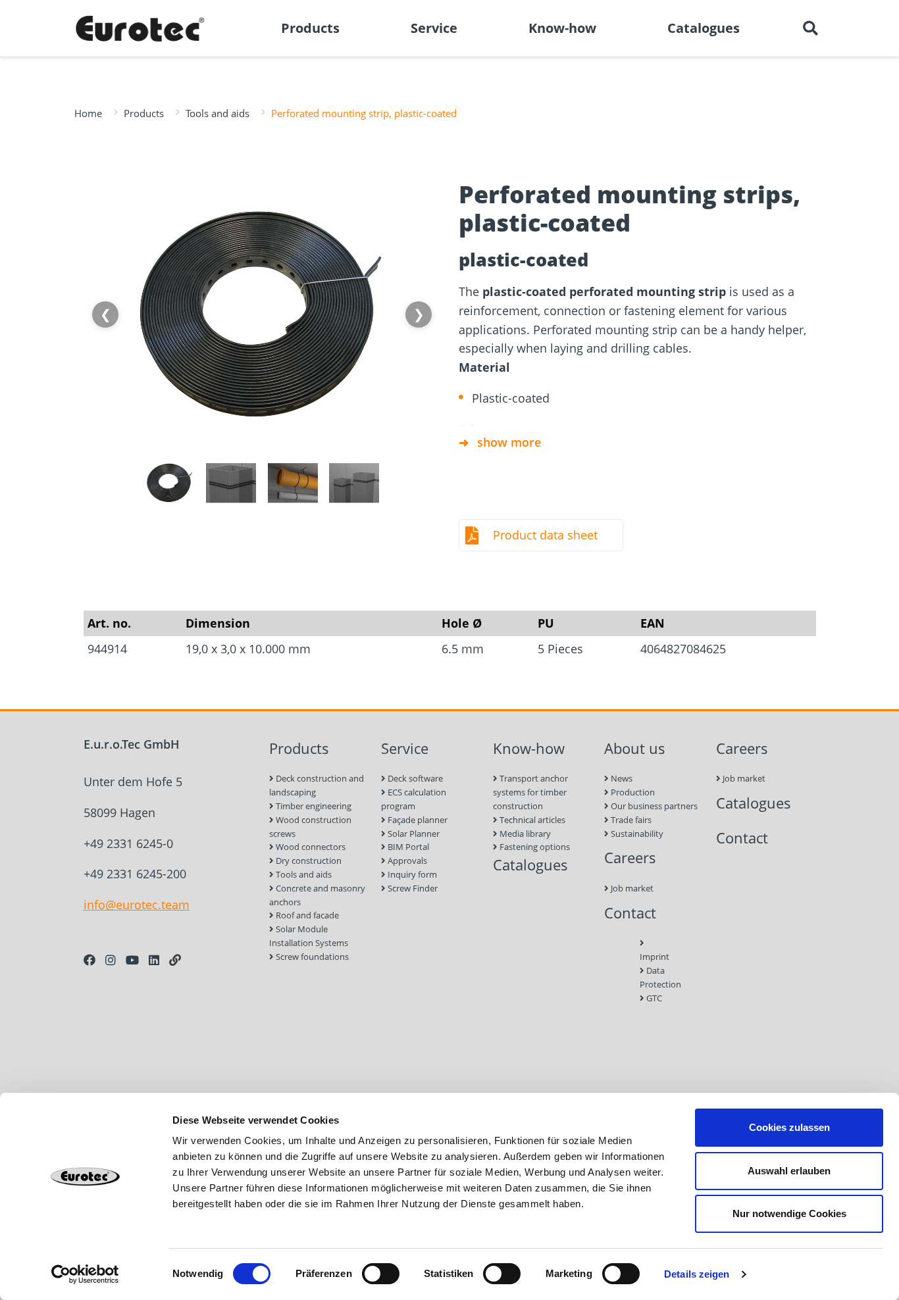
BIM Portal (407, 847)
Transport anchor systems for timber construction (530, 792)
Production (632, 792)
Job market (631, 888)
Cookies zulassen (789, 1127)
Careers (630, 857)
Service (404, 748)
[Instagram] (110, 960)
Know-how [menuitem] (562, 28)
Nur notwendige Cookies (789, 1213)
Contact (630, 912)
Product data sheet (545, 535)
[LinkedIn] (154, 960)
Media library (524, 833)
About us (634, 748)
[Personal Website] (175, 960)
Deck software (414, 778)
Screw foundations (311, 957)
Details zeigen (696, 1274)
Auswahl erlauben (789, 1170)
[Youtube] (132, 960)
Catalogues (530, 864)
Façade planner (417, 820)
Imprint (654, 957)
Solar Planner (413, 833)
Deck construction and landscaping (316, 785)
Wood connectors (310, 847)
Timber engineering (312, 806)
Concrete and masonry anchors (317, 895)
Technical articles (531, 820)
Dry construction (308, 860)
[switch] (380, 1273)
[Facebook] (89, 960)
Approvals (406, 860)
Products (144, 113)
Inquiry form (411, 874)
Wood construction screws (310, 826)
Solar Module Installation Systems (308, 936)
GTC (653, 998)
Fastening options (534, 847)
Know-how (529, 748)
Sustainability (636, 833)
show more (509, 442)
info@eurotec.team (137, 905)
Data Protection (654, 977)
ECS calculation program (413, 799)
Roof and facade (306, 915)
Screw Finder (412, 888)
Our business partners (653, 806)
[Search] (810, 28)
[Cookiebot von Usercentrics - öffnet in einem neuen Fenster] (85, 1274)
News (620, 778)
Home (88, 113)
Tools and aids (217, 113)
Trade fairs (630, 820)
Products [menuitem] (310, 28)
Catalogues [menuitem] (703, 28)
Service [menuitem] (434, 28)
